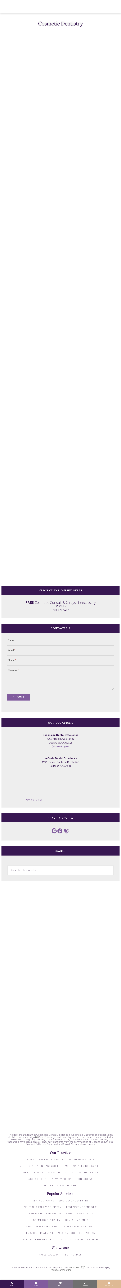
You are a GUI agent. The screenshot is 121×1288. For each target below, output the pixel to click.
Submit (19, 697)
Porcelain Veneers (28, 303)
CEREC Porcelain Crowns (32, 311)
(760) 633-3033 (33, 799)
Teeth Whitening (27, 307)
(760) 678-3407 (60, 746)
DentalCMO (74, 1267)
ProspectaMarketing (61, 1270)
